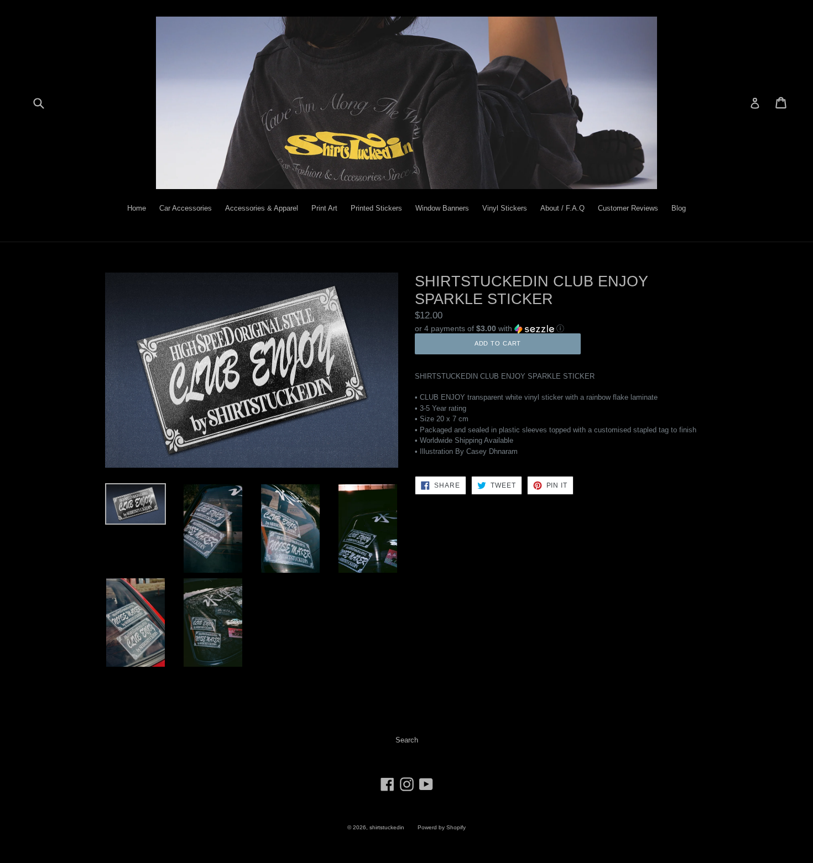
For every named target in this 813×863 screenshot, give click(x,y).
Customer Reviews (628, 208)
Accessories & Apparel (261, 208)
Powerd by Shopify (442, 827)
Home (136, 208)
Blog (678, 208)
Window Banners (442, 208)
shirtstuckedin (386, 827)
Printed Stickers (376, 208)
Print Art (324, 208)
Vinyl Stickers (504, 208)
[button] (561, 327)
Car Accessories (185, 208)
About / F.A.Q (562, 208)
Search (406, 740)
